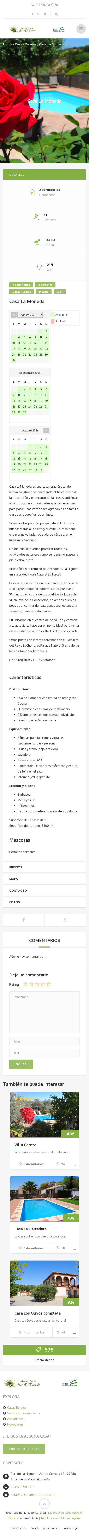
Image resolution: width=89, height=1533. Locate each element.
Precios (15, 867)
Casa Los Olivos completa (37, 1313)
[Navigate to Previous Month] (14, 315)
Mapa (13, 879)
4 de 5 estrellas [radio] (42, 984)
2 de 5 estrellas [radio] (31, 984)
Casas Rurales (25, 44)
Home (7, 44)
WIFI (60, 291)
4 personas (45, 284)
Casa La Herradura (30, 1229)
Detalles (16, 175)
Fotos (14, 902)
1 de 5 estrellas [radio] (25, 984)
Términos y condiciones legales (60, 1518)
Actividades (15, 1419)
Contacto (18, 890)
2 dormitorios (21, 284)
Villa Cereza (25, 1144)
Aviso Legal (71, 1528)
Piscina (43, 291)
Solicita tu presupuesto (23, 1413)
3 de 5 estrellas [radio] (37, 984)
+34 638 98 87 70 (23, 1487)
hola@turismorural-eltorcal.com (33, 1495)
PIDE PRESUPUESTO (24, 1449)
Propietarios (18, 1528)
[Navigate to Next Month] (46, 430)
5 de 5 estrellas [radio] (48, 984)
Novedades (15, 1424)
